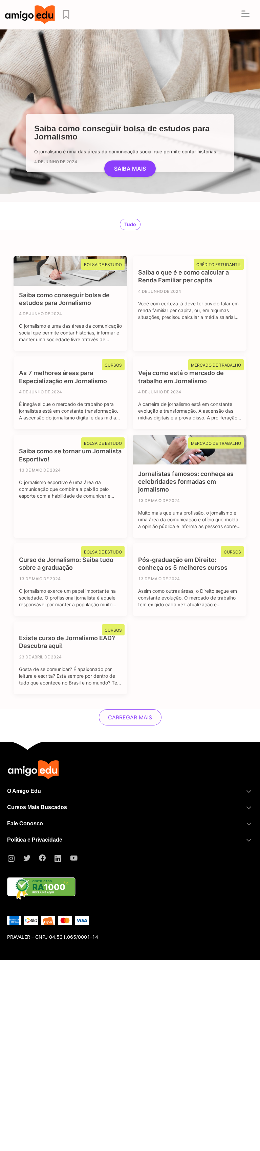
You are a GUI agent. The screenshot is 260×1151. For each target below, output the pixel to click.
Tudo (130, 224)
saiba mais (130, 168)
